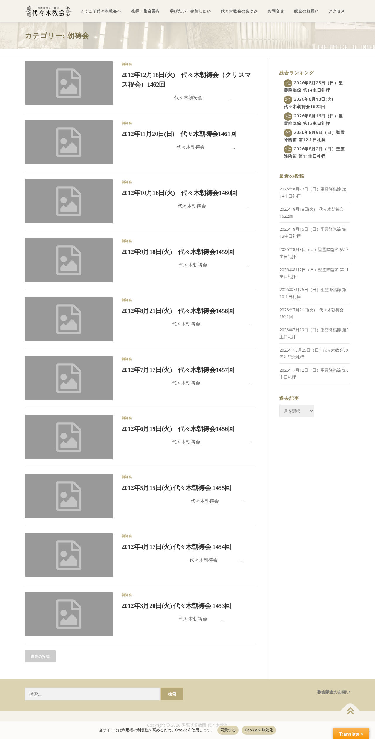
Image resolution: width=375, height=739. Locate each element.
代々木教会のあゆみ (239, 11)
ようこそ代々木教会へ (100, 11)
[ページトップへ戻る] (350, 711)
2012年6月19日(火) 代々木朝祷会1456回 (178, 428)
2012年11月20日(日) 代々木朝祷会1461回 (179, 133)
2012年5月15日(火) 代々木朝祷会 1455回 (176, 487)
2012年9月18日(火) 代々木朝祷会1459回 (178, 251)
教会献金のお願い (333, 691)
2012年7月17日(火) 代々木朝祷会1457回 (178, 369)
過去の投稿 (40, 656)
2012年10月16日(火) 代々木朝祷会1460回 (179, 192)
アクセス (337, 11)
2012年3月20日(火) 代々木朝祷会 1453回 (176, 605)
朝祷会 (127, 64)
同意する (228, 730)
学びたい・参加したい (190, 11)
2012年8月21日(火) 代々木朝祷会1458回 (178, 310)
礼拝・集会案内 (145, 11)
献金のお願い (306, 11)
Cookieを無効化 (259, 730)
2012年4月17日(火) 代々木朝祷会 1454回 (176, 546)
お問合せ (276, 11)
